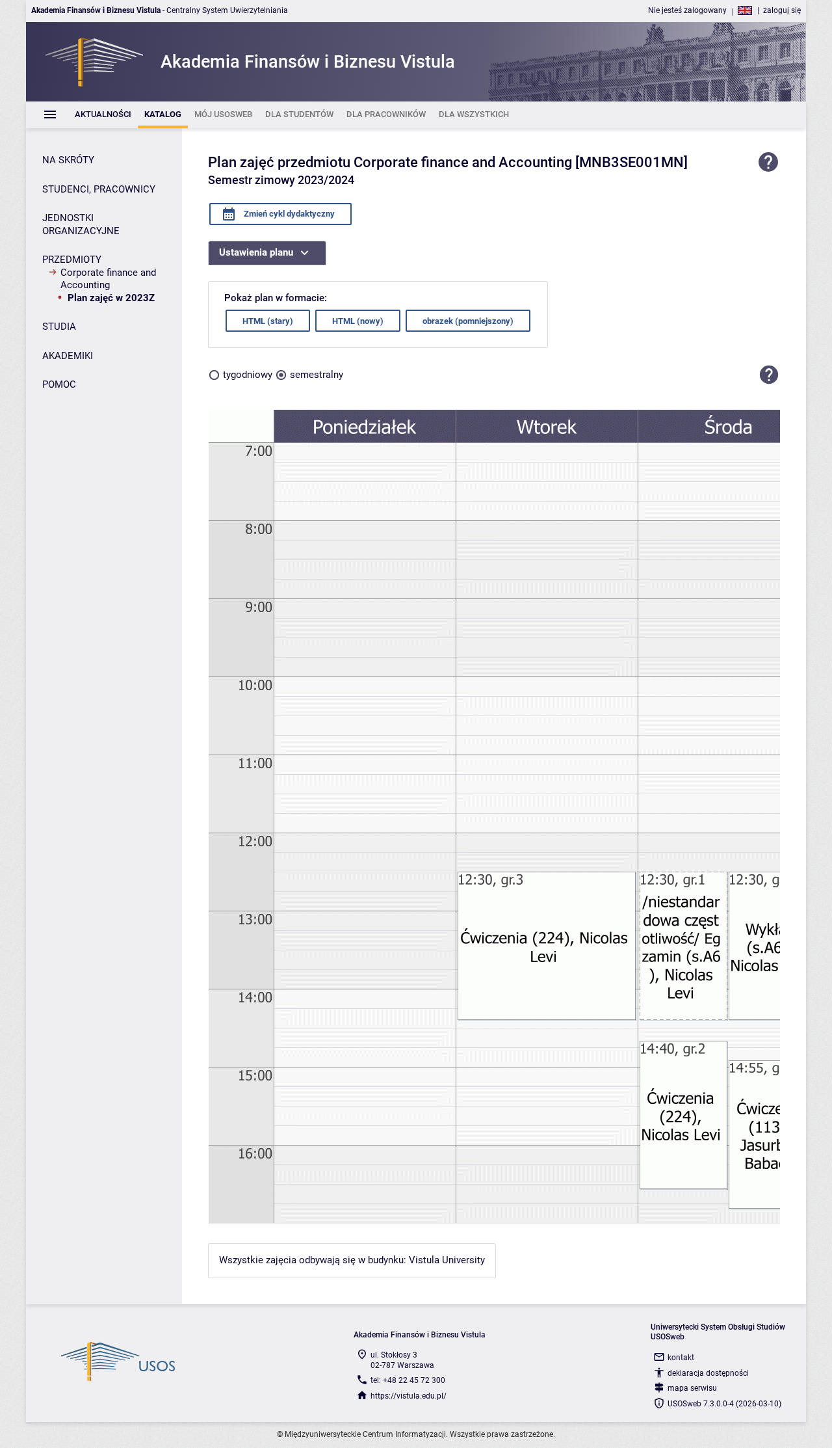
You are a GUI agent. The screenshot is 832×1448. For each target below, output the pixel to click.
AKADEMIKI (67, 356)
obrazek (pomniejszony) (468, 321)
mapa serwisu (692, 1388)
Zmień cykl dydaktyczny (288, 214)
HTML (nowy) (358, 321)
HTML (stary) (267, 321)
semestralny (316, 375)
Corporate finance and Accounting (108, 279)
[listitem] (103, 114)
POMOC (59, 384)
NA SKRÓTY (68, 160)
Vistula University (447, 1260)
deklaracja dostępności (708, 1373)
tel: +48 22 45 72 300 (407, 1380)
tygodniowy (247, 375)
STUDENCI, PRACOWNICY (98, 189)
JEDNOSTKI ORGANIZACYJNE (81, 224)
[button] (769, 375)
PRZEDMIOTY (71, 259)
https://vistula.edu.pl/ (408, 1396)
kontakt (681, 1357)
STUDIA (59, 326)
